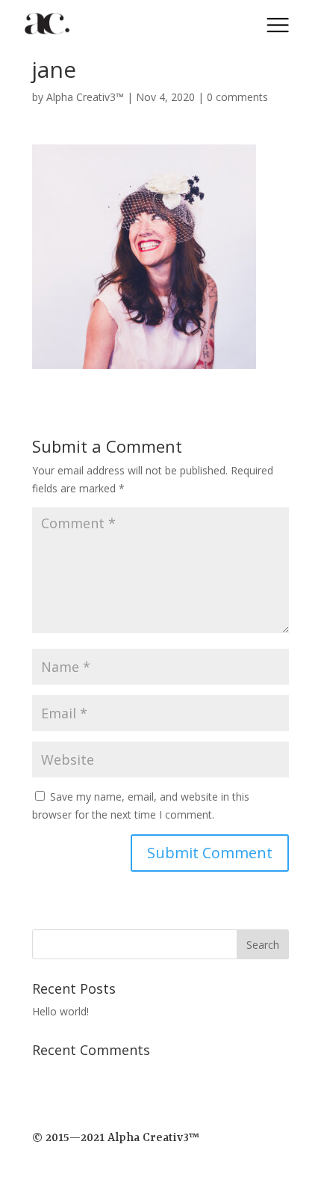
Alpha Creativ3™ (85, 97)
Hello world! (60, 1011)
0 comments (237, 97)
